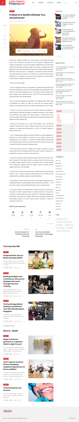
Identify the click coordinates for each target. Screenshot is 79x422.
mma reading (69, 227)
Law (57, 187)
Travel (57, 209)
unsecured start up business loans (64, 222)
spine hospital (59, 225)
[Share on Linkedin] (4, 47)
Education (50, 2)
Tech (57, 206)
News (57, 190)
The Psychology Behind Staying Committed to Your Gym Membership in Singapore (13, 308)
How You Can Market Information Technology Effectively (44, 234)
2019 (58, 146)
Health (12, 11)
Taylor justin (26, 51)
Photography (59, 195)
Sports (57, 203)
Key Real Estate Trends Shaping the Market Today (68, 24)
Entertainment (60, 174)
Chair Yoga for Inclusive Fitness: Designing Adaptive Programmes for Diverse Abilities (14, 365)
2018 (58, 150)
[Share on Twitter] (4, 39)
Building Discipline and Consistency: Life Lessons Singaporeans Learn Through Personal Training (13, 281)
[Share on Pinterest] (4, 43)
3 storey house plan (69, 225)
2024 (59, 129)
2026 (59, 111)
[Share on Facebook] (4, 35)
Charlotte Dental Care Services (12, 389)
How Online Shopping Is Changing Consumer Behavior (68, 16)
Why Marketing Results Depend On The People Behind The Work (69, 39)
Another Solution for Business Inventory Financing (22, 234)
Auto (33, 2)
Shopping (58, 201)
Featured (58, 177)
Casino (57, 168)
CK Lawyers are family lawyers (63, 230)
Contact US (72, 418)
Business (41, 2)
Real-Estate (59, 198)
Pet (56, 193)
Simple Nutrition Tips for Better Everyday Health (13, 256)
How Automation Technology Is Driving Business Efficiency (68, 47)
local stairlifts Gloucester (62, 218)
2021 (58, 139)
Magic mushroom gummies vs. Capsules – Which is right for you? (13, 341)
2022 (58, 136)
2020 (59, 143)
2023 (58, 132)
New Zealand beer (60, 227)
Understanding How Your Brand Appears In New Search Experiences (68, 32)
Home (57, 185)
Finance (59, 2)
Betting (58, 163)
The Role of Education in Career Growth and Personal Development (65, 102)
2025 (58, 125)
